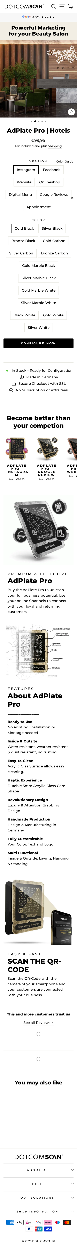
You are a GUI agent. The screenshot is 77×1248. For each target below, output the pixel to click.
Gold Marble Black (38, 266)
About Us (37, 1170)
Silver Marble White (38, 303)
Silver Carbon (21, 253)
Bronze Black (23, 241)
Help (37, 1183)
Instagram (26, 170)
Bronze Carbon (54, 253)
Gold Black (24, 228)
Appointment (38, 207)
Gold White (53, 315)
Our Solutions (37, 1197)
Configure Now (38, 1242)
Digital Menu (20, 194)
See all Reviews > (38, 1023)
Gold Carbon (54, 241)
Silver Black (52, 228)
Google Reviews (54, 194)
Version (38, 161)
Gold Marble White (38, 290)
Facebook (51, 170)
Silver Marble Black (39, 278)
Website (24, 182)
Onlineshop (49, 182)
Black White (24, 315)
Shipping (55, 146)
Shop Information (37, 1211)
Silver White (38, 327)
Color (39, 220)
